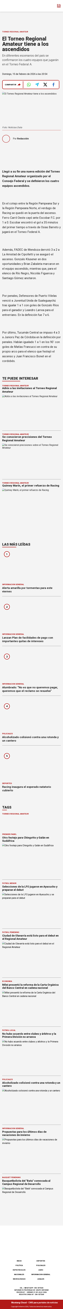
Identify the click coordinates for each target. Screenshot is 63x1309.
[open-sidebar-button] (59, 6)
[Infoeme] (14, 6)
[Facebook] (17, 1250)
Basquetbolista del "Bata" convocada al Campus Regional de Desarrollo (26, 1182)
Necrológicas (19, 1279)
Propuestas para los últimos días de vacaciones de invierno (24, 1133)
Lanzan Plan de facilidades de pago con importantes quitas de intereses (27, 639)
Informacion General (13, 584)
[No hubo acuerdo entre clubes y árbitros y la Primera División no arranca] (31, 1056)
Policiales (7, 733)
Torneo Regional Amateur (15, 32)
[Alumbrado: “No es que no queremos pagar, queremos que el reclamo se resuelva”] (31, 665)
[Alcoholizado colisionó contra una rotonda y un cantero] (31, 715)
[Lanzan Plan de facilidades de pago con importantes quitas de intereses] (31, 615)
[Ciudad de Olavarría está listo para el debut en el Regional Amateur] (31, 958)
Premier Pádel (9, 834)
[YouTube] (36, 1250)
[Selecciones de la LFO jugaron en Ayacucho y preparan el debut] (31, 909)
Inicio (19, 1261)
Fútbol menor (9, 883)
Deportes (7, 783)
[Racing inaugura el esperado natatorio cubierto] (31, 764)
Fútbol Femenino (10, 932)
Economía (7, 981)
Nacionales (19, 1274)
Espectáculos (19, 1270)
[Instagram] (26, 1250)
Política (19, 1265)
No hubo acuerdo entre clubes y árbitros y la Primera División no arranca (29, 1035)
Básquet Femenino (11, 1177)
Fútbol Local (9, 1030)
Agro (41, 1270)
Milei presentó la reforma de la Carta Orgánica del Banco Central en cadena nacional (30, 986)
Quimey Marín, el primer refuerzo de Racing (30, 485)
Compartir (10, 85)
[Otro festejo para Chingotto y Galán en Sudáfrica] (31, 860)
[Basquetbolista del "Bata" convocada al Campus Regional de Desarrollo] (31, 1203)
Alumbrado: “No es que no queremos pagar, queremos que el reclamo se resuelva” (30, 689)
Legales (40, 1279)
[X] (46, 1250)
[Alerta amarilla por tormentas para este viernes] (31, 566)
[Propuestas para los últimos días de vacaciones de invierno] (31, 1154)
